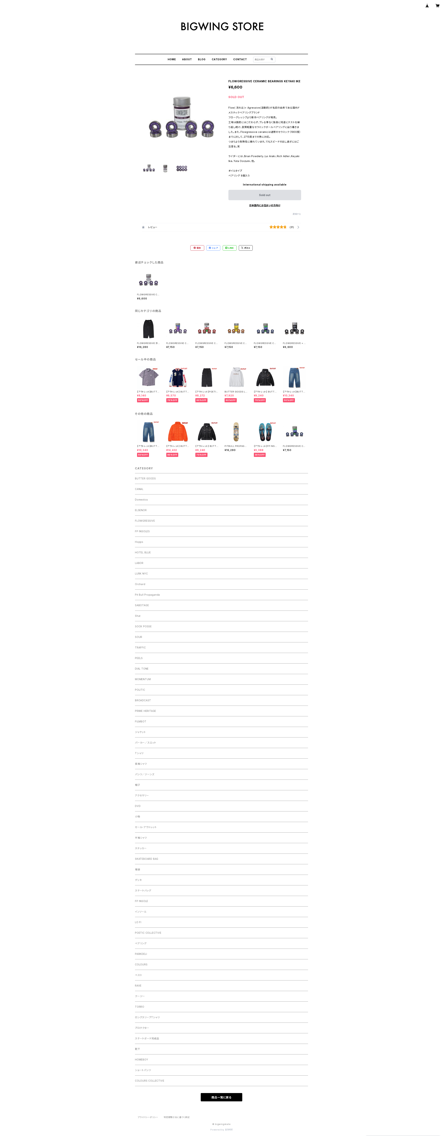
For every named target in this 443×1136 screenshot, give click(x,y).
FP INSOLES (142, 531)
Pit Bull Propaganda (147, 594)
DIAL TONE (142, 668)
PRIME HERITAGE (145, 710)
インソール (141, 911)
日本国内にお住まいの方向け (264, 205)
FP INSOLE (141, 901)
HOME (172, 59)
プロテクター (142, 1027)
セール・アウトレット (146, 827)
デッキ (138, 879)
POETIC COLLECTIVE (148, 932)
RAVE (138, 985)
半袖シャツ (141, 837)
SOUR (138, 636)
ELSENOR (141, 510)
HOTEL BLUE (143, 552)
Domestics (141, 499)
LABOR (139, 563)
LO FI (138, 922)
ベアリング (141, 943)
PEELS (139, 658)
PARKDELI (141, 953)
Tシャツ (139, 753)
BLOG (201, 59)
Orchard (140, 584)
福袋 (137, 869)
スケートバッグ (143, 890)
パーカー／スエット (145, 742)
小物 (137, 816)
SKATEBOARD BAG (146, 858)
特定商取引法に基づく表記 (177, 1117)
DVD (138, 806)
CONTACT (240, 59)
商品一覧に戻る (221, 1097)
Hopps (139, 541)
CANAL (139, 489)
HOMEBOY (141, 1059)
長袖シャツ (141, 763)
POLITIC (140, 689)
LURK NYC (141, 573)
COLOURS (141, 964)
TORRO (139, 1006)
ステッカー (141, 848)
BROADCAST (143, 700)
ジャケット (140, 732)
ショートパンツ (143, 1070)
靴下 (137, 1048)
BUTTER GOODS (145, 478)
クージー (140, 996)
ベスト (138, 975)
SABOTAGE (142, 605)
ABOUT (187, 59)
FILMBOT (140, 721)
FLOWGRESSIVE (145, 520)
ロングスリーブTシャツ (147, 1017)
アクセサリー (142, 795)
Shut (138, 615)
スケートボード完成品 (147, 1038)
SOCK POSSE (143, 626)
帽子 (137, 784)
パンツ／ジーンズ (144, 774)
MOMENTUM (143, 679)
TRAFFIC (140, 647)
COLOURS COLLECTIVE (149, 1080)
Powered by (217, 1129)
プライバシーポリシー (148, 1117)
